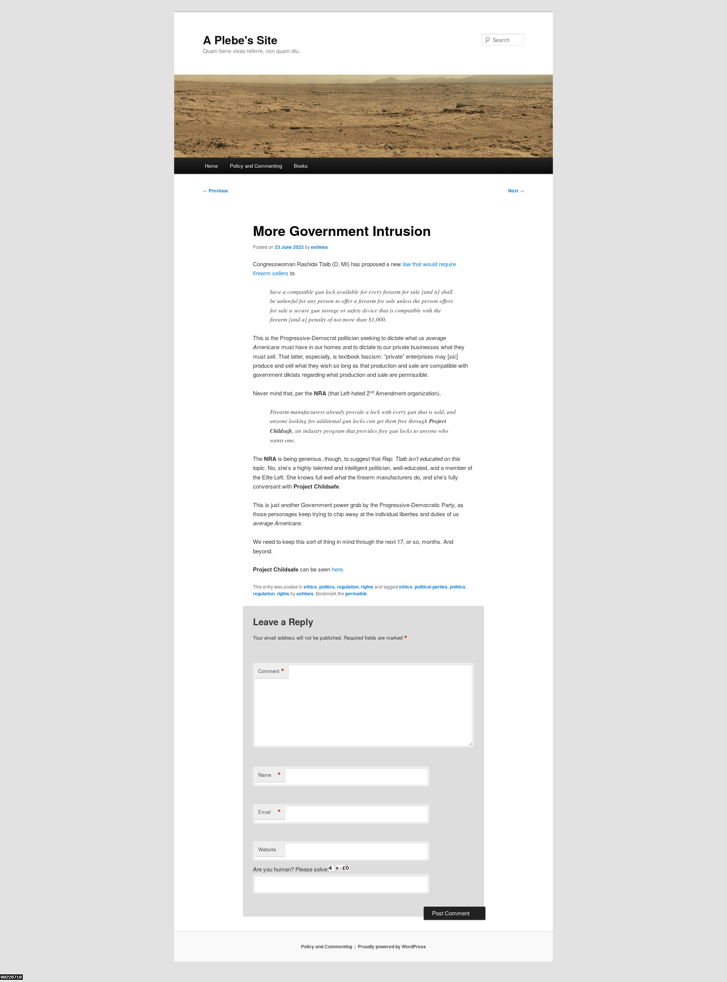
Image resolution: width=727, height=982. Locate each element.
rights (367, 586)
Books (301, 165)
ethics (310, 586)
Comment (271, 671)
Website (267, 849)
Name (269, 775)
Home (211, 165)
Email (269, 812)
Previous (215, 190)
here (337, 569)
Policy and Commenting (256, 165)
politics (327, 586)
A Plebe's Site (240, 39)
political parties (431, 586)
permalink (356, 593)
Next (516, 190)
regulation (348, 586)
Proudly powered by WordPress (392, 946)
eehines (319, 247)
